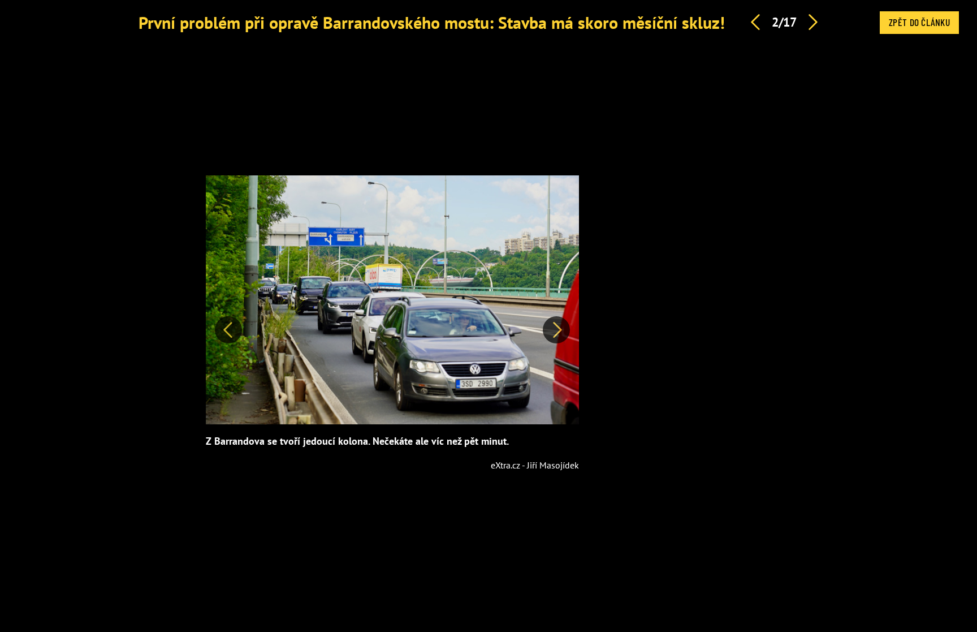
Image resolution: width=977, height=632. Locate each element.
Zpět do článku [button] (919, 22)
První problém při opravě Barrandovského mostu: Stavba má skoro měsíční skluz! (432, 22)
